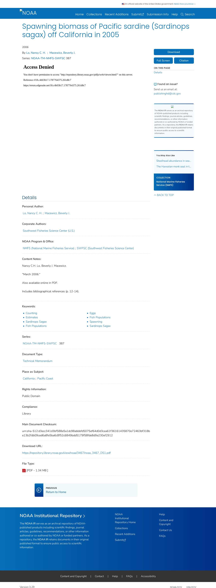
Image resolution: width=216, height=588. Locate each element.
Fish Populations (100, 317)
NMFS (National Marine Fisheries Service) (48, 248)
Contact (99, 576)
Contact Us (165, 530)
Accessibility (148, 576)
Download (174, 52)
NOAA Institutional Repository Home (125, 518)
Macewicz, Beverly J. (62, 53)
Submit (136, 14)
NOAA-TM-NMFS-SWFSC (48, 58)
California (29, 378)
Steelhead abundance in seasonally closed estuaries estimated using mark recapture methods (173, 161)
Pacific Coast (45, 378)
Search (190, 14)
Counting (31, 313)
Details (158, 72)
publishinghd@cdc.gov (167, 93)
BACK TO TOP (165, 195)
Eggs (93, 313)
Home (79, 14)
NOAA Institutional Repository (51, 516)
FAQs (162, 536)
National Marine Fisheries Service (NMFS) (170, 183)
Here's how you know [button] (184, 4)
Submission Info (158, 14)
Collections (94, 14)
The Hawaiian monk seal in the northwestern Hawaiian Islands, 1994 (173, 166)
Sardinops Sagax (36, 322)
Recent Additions (117, 14)
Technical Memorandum (37, 361)
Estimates (32, 317)
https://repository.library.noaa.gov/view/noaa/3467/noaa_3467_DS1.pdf (66, 453)
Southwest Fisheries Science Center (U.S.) (49, 231)
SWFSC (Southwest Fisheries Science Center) (105, 248)
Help (175, 14)
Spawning (96, 322)
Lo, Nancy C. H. (36, 53)
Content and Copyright (73, 576)
